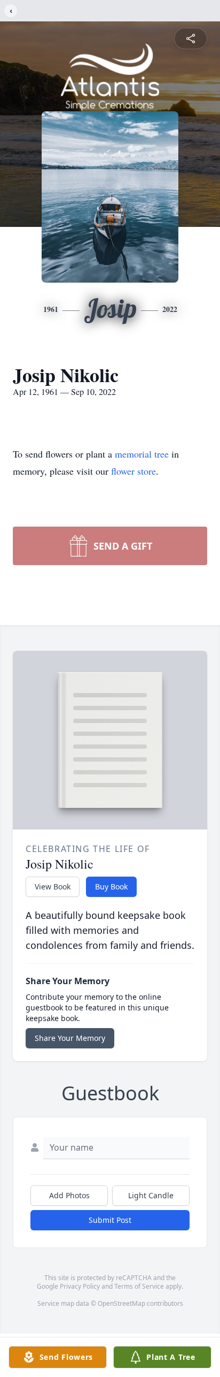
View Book (52, 886)
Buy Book (111, 886)
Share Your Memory (70, 1038)
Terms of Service (139, 1286)
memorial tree (142, 453)
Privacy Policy (80, 1286)
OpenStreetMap (121, 1303)
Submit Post (110, 1220)
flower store (133, 471)
